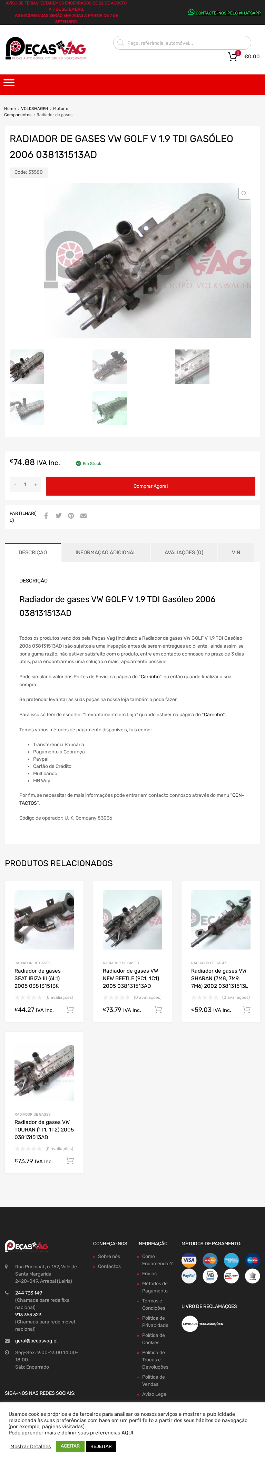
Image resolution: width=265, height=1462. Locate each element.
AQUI (127, 1433)
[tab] (33, 552)
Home (10, 108)
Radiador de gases (32, 963)
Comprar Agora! (151, 486)
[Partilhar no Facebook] (45, 516)
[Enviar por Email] (82, 516)
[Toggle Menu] (8, 84)
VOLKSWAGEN (34, 108)
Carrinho (150, 677)
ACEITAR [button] (70, 1446)
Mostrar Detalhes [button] (30, 1446)
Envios (149, 1274)
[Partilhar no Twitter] (57, 516)
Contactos (109, 1266)
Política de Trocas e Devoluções (155, 1360)
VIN (236, 552)
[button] (244, 194)
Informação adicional (106, 552)
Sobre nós (109, 1256)
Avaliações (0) (184, 552)
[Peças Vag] (48, 58)
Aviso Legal (154, 1394)
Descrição (33, 552)
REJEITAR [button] (101, 1446)
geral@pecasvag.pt (36, 1341)
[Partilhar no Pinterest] (70, 516)
